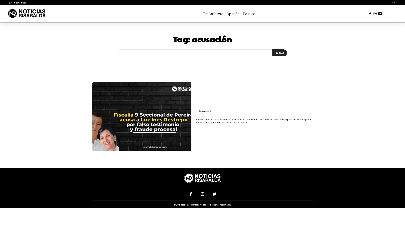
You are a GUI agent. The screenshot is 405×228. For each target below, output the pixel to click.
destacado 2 (205, 111)
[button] (394, 2)
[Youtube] (380, 13)
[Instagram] (375, 13)
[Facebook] (370, 13)
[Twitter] (214, 194)
